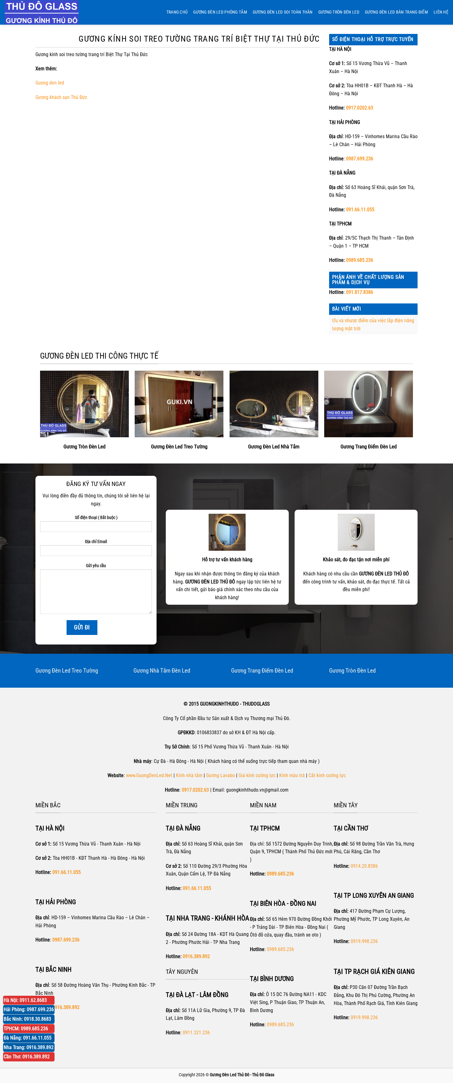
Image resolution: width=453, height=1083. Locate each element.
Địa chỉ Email (96, 541)
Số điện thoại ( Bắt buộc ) (96, 517)
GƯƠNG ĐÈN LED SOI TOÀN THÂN (283, 12)
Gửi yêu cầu (96, 565)
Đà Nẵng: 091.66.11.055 (27, 1038)
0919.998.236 (364, 941)
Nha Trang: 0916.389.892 (29, 1047)
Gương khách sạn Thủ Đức (61, 97)
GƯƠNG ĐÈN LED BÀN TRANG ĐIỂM (396, 12)
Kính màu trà (292, 775)
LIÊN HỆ (441, 12)
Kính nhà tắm (189, 775)
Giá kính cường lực (257, 775)
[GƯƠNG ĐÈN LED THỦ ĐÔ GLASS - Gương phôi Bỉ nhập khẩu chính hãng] (48, 12)
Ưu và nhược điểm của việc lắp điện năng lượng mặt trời (373, 324)
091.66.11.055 (360, 209)
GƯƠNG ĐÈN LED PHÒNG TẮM (220, 12)
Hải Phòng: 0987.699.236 (29, 1009)
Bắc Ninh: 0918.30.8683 (27, 1019)
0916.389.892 (196, 956)
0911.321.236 (196, 1033)
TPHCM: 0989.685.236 (26, 1029)
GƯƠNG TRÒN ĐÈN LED (338, 12)
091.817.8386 (359, 292)
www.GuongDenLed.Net (149, 775)
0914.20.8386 (364, 866)
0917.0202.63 (359, 108)
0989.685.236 (359, 260)
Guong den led (49, 83)
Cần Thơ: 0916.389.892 (27, 1057)
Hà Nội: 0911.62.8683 (25, 1000)
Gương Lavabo (220, 775)
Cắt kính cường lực (327, 775)
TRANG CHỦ (177, 12)
